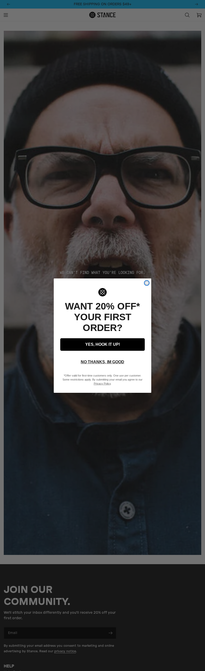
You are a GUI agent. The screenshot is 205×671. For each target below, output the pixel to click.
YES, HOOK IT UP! (102, 344)
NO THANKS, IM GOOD (102, 362)
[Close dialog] (146, 282)
